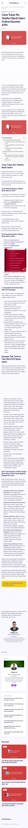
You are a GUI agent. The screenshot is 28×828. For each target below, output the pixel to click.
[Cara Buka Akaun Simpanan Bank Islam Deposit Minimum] (14, 751)
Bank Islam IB (15, 240)
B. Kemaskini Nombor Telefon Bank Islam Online (15, 145)
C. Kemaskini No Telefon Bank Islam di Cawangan (14, 149)
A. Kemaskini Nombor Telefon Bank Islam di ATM (15, 142)
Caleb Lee (8, 160)
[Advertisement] (14, 72)
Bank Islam (4, 652)
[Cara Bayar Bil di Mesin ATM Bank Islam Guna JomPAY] (14, 795)
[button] (2, 3)
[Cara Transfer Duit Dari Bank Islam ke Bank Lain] (14, 773)
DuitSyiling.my (14, 3)
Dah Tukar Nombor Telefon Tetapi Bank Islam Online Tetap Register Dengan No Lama (15, 156)
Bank (6, 7)
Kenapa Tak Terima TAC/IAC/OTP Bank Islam (13, 152)
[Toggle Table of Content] (23, 138)
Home (3, 7)
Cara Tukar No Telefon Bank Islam (11, 140)
